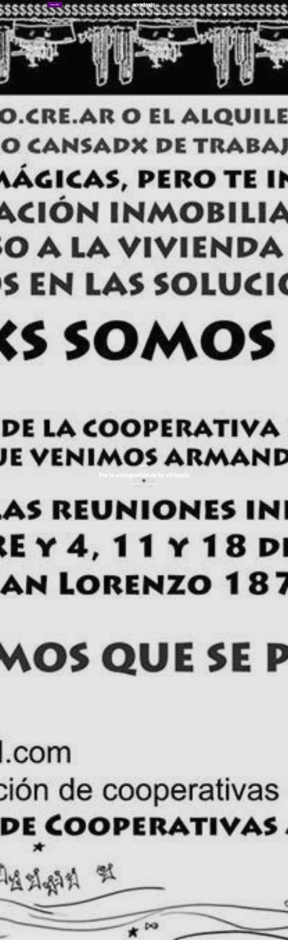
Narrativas (125, 14)
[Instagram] (233, 14)
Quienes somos (183, 14)
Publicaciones (141, 14)
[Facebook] (225, 14)
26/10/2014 (135, 484)
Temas (109, 14)
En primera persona (162, 14)
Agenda (144, 465)
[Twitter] (229, 14)
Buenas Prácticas (93, 14)
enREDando (152, 484)
